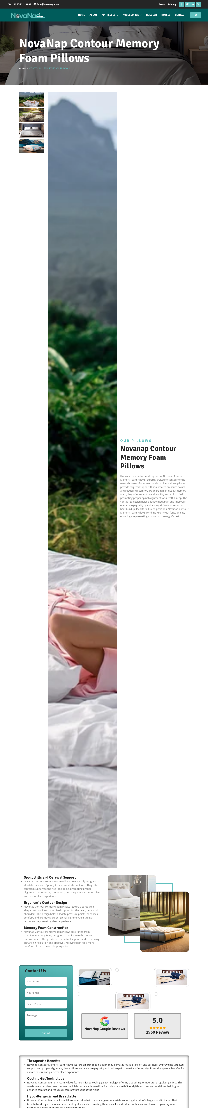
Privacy (172, 4)
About (93, 14)
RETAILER (151, 14)
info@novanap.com (48, 4)
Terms (162, 4)
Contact (180, 14)
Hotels (165, 14)
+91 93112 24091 (21, 4)
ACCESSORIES (131, 14)
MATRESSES (108, 14)
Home (81, 14)
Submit (46, 1033)
